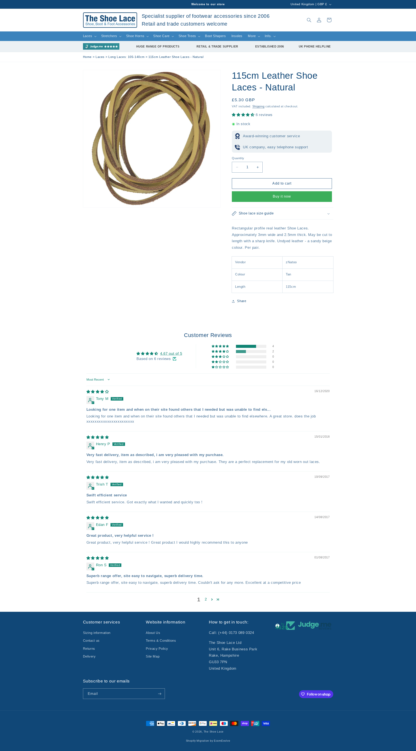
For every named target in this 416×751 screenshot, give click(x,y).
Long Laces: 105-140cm (127, 57)
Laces (101, 57)
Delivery (89, 656)
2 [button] (206, 599)
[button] (309, 20)
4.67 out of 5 (171, 354)
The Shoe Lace (214, 731)
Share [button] (241, 301)
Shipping (258, 106)
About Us (153, 633)
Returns (89, 648)
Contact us (91, 640)
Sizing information (96, 633)
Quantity (238, 158)
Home (87, 57)
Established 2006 (269, 46)
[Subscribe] (159, 693)
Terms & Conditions (161, 640)
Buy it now (282, 196)
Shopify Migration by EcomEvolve (208, 741)
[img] (97, 392)
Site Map (152, 656)
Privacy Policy (157, 648)
